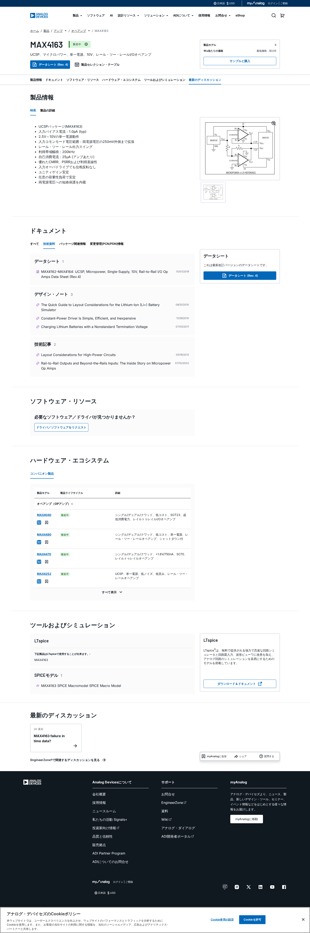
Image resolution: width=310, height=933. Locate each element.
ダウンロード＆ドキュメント (236, 683)
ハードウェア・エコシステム (121, 79)
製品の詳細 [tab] (47, 110)
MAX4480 (44, 534)
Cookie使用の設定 (222, 919)
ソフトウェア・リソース (82, 79)
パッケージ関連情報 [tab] (72, 243)
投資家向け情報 (104, 828)
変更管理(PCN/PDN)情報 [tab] (107, 243)
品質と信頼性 (102, 836)
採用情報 (99, 802)
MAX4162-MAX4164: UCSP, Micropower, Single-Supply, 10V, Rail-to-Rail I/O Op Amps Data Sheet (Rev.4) (104, 274)
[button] (65, 31)
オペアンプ (78, 30)
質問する (269, 756)
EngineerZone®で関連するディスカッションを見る (65, 760)
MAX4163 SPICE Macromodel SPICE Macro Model (81, 686)
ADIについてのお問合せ (110, 862)
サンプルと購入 (240, 61)
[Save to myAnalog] (46, 522)
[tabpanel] (112, 154)
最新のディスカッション (205, 79)
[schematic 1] (213, 192)
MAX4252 (44, 574)
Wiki (164, 819)
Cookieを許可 (252, 919)
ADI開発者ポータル (176, 836)
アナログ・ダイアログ (178, 828)
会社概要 (99, 794)
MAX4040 (44, 515)
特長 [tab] (33, 110)
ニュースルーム (104, 811)
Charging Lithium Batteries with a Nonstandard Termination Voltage (94, 327)
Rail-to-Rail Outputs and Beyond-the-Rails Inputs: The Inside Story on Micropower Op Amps (106, 365)
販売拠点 (99, 845)
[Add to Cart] (39, 522)
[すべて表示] (112, 592)
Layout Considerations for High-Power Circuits (78, 355)
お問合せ (168, 794)
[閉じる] (303, 919)
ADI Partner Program (108, 853)
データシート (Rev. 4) (53, 64)
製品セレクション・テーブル (100, 64)
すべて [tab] (34, 243)
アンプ (58, 30)
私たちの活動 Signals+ (109, 819)
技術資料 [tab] (49, 243)
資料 (164, 811)
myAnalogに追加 (216, 756)
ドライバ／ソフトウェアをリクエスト (61, 427)
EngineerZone (172, 802)
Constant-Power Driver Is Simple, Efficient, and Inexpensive (88, 318)
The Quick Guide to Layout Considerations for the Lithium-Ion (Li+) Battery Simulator (100, 307)
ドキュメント (54, 79)
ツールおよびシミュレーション (164, 79)
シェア (243, 756)
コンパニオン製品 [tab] (42, 473)
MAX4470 (44, 554)
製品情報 (36, 79)
